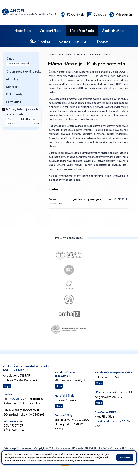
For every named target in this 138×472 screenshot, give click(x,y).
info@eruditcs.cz (106, 421)
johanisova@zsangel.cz (88, 199)
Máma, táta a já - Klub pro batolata (93, 54)
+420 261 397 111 (19, 399)
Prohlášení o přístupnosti (109, 448)
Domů (51, 54)
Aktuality (12, 79)
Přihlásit (89, 448)
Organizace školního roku (23, 71)
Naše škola (22, 30)
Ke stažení (35, 121)
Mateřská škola (82, 30)
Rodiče (102, 41)
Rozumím (125, 457)
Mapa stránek (64, 448)
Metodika (25, 119)
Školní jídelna (40, 41)
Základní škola (50, 30)
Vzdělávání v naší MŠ (18, 63)
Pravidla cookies (84, 460)
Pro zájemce (10, 121)
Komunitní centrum (73, 41)
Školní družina (113, 30)
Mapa (7, 386)
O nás (10, 58)
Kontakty (12, 87)
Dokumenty (14, 94)
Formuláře (13, 102)
